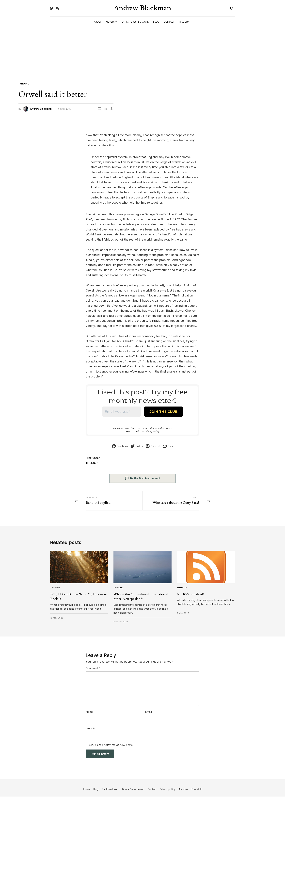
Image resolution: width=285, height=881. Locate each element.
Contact (169, 21)
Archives (183, 789)
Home (86, 789)
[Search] (232, 8)
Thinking (23, 83)
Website (90, 728)
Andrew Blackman (142, 8)
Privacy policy (167, 789)
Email (148, 711)
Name (89, 711)
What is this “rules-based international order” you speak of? (140, 596)
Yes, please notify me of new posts (110, 745)
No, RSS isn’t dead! (190, 594)
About (97, 21)
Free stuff (185, 21)
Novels (110, 21)
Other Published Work (135, 21)
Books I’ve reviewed (133, 789)
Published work (110, 789)
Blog (156, 21)
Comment (93, 668)
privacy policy (152, 431)
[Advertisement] (142, 52)
